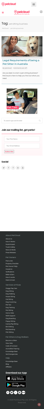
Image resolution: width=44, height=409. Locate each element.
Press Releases (11, 252)
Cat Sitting (9, 299)
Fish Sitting (10, 332)
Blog (7, 364)
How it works (10, 277)
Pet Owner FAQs (11, 266)
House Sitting (10, 296)
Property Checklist (12, 263)
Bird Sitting (10, 327)
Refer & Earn (10, 274)
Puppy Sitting (10, 321)
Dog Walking (10, 294)
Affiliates (8, 367)
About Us (9, 239)
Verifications (10, 272)
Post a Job (9, 261)
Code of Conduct (11, 346)
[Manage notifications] (39, 404)
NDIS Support (10, 316)
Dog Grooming (11, 302)
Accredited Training (12, 349)
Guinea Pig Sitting (12, 324)
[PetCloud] (9, 4)
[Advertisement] (22, 202)
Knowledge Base (11, 351)
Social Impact (10, 244)
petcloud (8, 68)
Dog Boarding (11, 318)
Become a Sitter (11, 340)
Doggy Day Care (11, 288)
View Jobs (9, 343)
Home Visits (10, 313)
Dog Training (10, 307)
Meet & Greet (10, 280)
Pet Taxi (8, 305)
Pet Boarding (10, 329)
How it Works (10, 241)
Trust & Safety (10, 247)
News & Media (10, 250)
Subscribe (9, 152)
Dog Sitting (10, 291)
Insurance (9, 269)
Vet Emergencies (12, 354)
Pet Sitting (9, 310)
